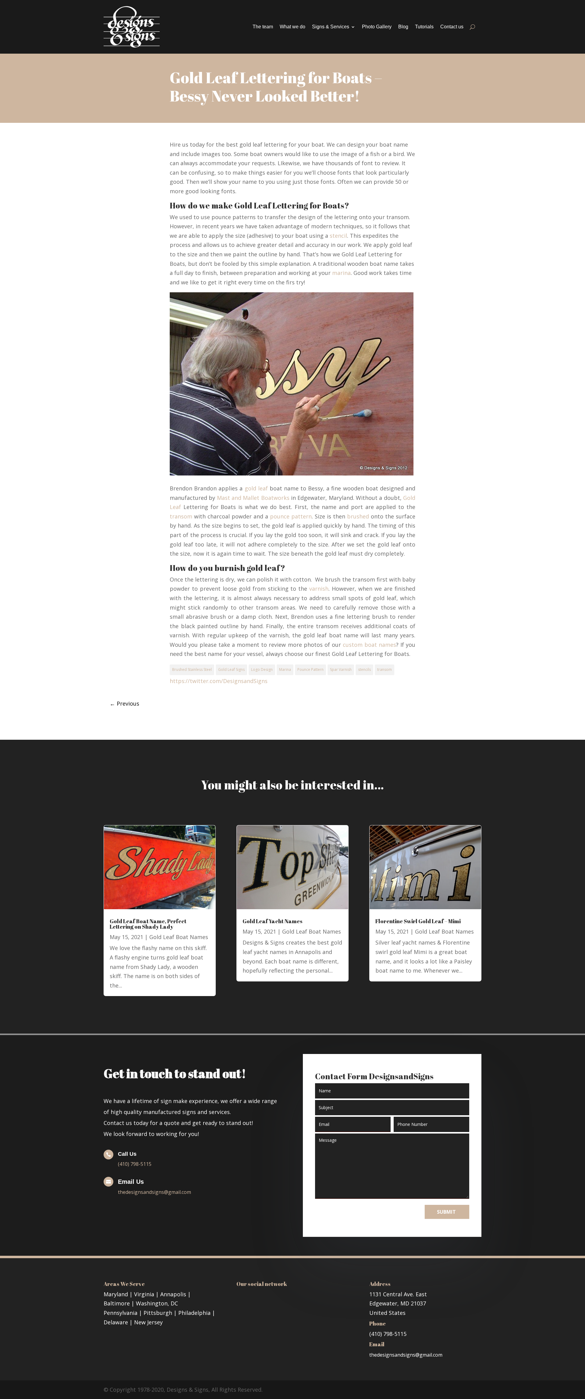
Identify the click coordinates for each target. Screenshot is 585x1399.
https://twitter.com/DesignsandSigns (219, 681)
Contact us (451, 26)
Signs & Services (330, 26)
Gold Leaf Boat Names (178, 937)
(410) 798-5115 (134, 1164)
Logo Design (262, 669)
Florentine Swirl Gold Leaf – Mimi (418, 921)
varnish (318, 588)
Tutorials (424, 26)
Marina (285, 669)
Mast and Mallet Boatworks (253, 497)
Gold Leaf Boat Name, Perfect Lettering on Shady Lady (148, 923)
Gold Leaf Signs (231, 669)
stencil (338, 235)
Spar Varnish (341, 669)
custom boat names (369, 644)
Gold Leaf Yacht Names (273, 921)
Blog (403, 26)
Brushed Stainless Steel (192, 669)
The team (263, 26)
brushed (358, 516)
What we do (292, 26)
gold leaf (256, 488)
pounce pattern (291, 516)
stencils (364, 669)
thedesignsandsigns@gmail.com (154, 1192)
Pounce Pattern (310, 669)
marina (341, 272)
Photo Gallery (377, 26)
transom (181, 516)
